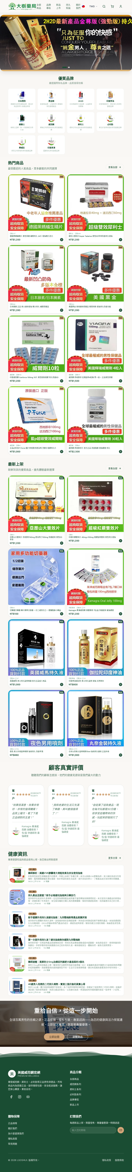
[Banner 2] (67, 67)
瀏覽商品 (77, 1036)
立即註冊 (54, 1036)
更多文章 (112, 858)
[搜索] (104, 6)
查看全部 (112, 167)
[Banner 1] (63, 67)
